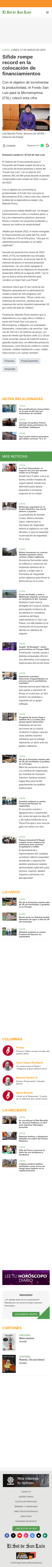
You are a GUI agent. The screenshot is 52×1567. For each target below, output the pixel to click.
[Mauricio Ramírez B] (8, 1080)
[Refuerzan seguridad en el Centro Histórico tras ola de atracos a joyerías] (9, 523)
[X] (13, 1535)
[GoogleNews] (32, 1535)
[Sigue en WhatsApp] (42, 145)
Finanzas (9, 361)
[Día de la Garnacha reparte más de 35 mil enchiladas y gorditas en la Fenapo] (9, 774)
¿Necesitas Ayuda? (26, 1528)
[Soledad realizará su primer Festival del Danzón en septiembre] (9, 814)
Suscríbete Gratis (26, 1314)
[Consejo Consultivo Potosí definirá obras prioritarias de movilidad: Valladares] (9, 423)
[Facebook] (7, 1535)
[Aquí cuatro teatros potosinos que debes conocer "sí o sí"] (9, 436)
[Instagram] (26, 1535)
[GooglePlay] (45, 1535)
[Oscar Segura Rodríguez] (8, 1065)
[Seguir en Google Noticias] (47, 145)
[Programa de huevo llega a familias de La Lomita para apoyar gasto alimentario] (9, 732)
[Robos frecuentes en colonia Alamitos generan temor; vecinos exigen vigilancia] (9, 567)
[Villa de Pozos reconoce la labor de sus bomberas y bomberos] (9, 1151)
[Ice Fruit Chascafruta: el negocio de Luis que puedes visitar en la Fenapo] (9, 481)
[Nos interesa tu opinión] (26, 1480)
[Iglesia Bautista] (8, 1095)
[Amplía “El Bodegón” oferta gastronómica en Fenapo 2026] (9, 655)
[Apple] (38, 1535)
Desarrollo (10, 369)
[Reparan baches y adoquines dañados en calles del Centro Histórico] (9, 1137)
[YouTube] (19, 1535)
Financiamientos (29, 361)
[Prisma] (8, 1050)
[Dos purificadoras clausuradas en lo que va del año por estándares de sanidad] (9, 409)
